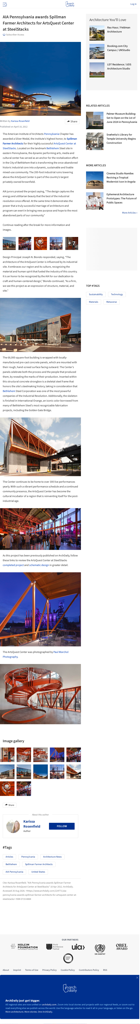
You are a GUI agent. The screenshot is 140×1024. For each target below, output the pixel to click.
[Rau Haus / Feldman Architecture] (96, 33)
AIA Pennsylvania (14, 872)
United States (38, 872)
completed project (13, 565)
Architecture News (52, 857)
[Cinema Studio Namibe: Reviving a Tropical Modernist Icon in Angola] (94, 180)
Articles (9, 857)
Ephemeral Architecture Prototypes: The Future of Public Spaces (122, 198)
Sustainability (96, 294)
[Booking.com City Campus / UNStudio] (96, 51)
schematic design (39, 565)
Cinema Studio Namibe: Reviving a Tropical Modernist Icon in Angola (121, 178)
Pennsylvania (51, 134)
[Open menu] (4, 4)
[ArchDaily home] (70, 4)
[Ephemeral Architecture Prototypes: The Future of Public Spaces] (94, 201)
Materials (93, 302)
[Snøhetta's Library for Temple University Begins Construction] (94, 141)
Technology (117, 294)
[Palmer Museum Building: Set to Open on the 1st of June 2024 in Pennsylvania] (94, 120)
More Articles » (129, 212)
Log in (133, 4)
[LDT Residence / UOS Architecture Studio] (96, 70)
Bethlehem (52, 148)
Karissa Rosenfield (31, 824)
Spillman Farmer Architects (39, 864)
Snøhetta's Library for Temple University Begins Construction (121, 139)
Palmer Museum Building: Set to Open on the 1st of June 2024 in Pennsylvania (122, 118)
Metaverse (111, 302)
